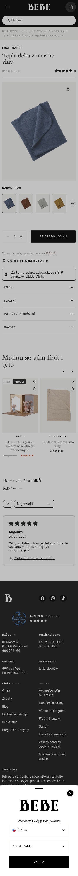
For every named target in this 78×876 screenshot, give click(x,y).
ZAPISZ (39, 862)
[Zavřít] (70, 793)
